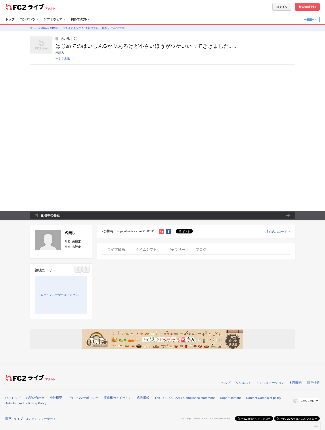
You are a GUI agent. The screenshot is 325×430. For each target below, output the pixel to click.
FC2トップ (13, 397)
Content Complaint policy (263, 397)
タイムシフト (146, 249)
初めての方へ (80, 19)
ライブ (18, 418)
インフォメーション (270, 382)
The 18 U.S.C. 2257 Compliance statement (185, 397)
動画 (8, 418)
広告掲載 (143, 397)
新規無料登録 (307, 7)
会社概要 (56, 397)
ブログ (201, 249)
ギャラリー (176, 249)
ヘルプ (225, 382)
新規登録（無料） (98, 28)
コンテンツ (27, 19)
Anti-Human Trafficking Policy (25, 403)
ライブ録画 (116, 249)
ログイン (282, 7)
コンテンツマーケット (40, 418)
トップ (10, 19)
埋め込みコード (276, 231)
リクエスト (243, 382)
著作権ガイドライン (118, 397)
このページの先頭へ (316, 426)
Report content (230, 397)
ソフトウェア (53, 19)
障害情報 (313, 382)
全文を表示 (62, 58)
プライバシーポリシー (82, 397)
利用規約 (296, 382)
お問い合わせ (35, 397)
